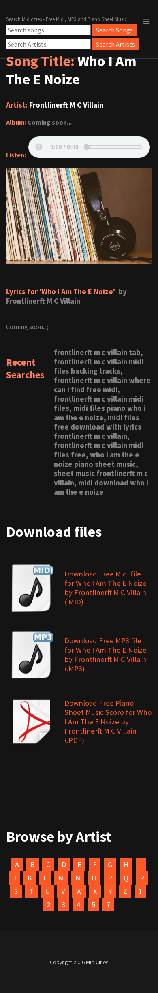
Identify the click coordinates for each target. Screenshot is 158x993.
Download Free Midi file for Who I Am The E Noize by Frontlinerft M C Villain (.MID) (105, 587)
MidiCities (97, 962)
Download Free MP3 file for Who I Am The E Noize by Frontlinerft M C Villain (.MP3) (105, 654)
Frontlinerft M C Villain (66, 105)
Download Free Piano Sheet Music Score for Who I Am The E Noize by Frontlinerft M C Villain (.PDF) (108, 721)
